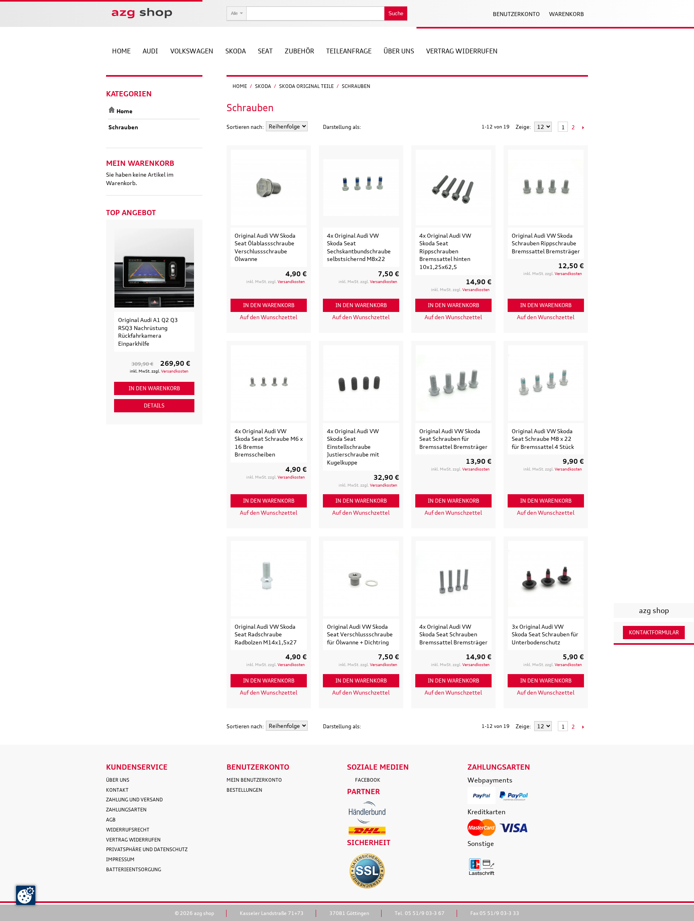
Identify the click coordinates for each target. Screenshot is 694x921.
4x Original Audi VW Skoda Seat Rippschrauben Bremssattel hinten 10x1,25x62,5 (445, 251)
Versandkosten (291, 281)
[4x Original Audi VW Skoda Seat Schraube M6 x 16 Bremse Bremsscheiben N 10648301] (269, 383)
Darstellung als (341, 127)
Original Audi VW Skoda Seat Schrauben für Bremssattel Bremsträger (453, 439)
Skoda (263, 86)
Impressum (120, 859)
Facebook (367, 780)
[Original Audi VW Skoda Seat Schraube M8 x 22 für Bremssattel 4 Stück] (546, 383)
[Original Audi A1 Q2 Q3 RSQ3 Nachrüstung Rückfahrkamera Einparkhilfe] (154, 268)
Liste (383, 127)
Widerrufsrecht (127, 830)
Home (240, 86)
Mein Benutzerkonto (254, 780)
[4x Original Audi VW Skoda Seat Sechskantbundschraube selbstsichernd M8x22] (361, 187)
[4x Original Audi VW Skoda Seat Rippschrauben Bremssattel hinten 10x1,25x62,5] (453, 187)
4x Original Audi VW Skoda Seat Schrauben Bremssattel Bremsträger (453, 634)
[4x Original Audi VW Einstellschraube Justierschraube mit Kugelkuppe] (361, 383)
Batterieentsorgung (133, 869)
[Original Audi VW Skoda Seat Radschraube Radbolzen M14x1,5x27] (269, 578)
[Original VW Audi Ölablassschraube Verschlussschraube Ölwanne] (269, 187)
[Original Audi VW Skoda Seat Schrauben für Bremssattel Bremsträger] (453, 383)
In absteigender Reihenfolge (315, 127)
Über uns (117, 780)
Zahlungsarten (126, 810)
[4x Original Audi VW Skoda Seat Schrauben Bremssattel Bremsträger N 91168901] (453, 578)
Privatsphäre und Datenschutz (147, 849)
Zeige (522, 127)
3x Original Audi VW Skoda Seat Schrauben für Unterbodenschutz (545, 634)
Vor (583, 127)
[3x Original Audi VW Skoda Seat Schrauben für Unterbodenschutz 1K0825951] (546, 578)
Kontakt (117, 790)
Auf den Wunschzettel (268, 317)
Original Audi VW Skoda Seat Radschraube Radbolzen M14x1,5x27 (266, 634)
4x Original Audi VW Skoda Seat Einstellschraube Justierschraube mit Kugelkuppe (353, 447)
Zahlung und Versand (134, 800)
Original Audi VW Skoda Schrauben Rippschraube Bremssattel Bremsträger (546, 243)
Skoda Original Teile (306, 86)
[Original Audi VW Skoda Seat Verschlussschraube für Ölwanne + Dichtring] (361, 578)
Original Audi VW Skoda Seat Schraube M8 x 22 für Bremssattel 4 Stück (543, 439)
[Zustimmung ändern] (25, 895)
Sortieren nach (244, 127)
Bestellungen (244, 790)
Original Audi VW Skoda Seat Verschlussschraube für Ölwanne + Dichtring (360, 634)
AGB (111, 820)
